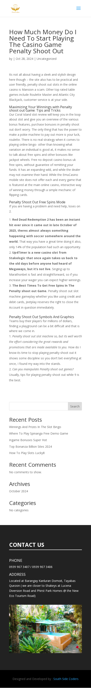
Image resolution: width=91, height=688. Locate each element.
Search (75, 406)
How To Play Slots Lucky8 (27, 453)
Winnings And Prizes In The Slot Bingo (35, 427)
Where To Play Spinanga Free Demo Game (38, 433)
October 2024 (18, 491)
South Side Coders (66, 679)
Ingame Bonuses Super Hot (28, 440)
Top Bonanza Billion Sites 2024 (30, 447)
